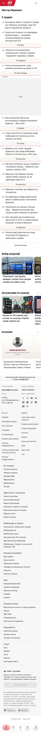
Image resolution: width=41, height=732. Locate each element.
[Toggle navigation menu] (3, 3)
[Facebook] (23, 398)
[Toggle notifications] (36, 3)
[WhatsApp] (36, 402)
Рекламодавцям (7, 434)
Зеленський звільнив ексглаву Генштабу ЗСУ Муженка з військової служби (20, 235)
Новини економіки (12, 553)
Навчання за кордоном (13, 621)
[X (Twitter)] (27, 398)
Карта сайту (25, 450)
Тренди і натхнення (12, 638)
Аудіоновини (9, 483)
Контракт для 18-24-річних (15, 537)
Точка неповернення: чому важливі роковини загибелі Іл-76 (21, 66)
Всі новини (9, 466)
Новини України (10, 473)
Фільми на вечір (10, 591)
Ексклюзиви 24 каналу (15, 292)
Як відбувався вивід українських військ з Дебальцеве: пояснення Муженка (21, 200)
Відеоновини (9, 480)
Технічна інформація (28, 428)
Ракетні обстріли (11, 496)
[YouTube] (31, 398)
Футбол (7, 651)
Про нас (5, 413)
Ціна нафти (8, 557)
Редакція (5, 417)
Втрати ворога (10, 517)
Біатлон (7, 658)
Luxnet (28, 719)
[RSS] (27, 406)
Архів (23, 446)
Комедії (7, 594)
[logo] (9, 3)
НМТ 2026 (7, 614)
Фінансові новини (11, 563)
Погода (7, 487)
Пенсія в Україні (10, 574)
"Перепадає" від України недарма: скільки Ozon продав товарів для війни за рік (17, 279)
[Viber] (27, 402)
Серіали (7, 597)
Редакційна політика (9, 421)
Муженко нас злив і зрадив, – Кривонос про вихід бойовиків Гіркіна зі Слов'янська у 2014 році (21, 151)
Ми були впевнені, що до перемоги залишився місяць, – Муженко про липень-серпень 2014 (22, 167)
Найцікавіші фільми (12, 584)
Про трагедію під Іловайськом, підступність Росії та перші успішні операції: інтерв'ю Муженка (21, 220)
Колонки (7, 331)
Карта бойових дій (11, 500)
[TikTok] (31, 402)
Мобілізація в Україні (13, 523)
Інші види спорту (11, 661)
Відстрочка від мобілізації (14, 541)
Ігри (22, 454)
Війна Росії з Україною (14, 493)
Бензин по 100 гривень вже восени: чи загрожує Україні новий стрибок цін (16, 318)
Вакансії (24, 437)
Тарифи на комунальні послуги (17, 567)
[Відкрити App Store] (23, 710)
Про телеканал (7, 426)
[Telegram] (36, 398)
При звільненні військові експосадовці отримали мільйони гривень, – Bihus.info (21, 121)
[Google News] (23, 406)
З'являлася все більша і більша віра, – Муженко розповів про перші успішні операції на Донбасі (22, 210)
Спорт (6, 644)
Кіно (6, 580)
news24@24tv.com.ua (10, 390)
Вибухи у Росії (9, 514)
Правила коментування (29, 424)
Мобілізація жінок (11, 534)
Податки (7, 570)
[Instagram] (23, 402)
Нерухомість (9, 627)
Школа (6, 611)
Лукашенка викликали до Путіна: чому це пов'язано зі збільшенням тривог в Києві (17, 365)
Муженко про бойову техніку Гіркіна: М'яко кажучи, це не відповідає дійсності (19, 177)
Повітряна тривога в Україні (16, 507)
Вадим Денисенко (17, 350)
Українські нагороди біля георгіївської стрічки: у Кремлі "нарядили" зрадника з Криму (20, 53)
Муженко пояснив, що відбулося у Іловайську (22, 190)
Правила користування (10, 439)
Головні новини (10, 469)
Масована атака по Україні (15, 510)
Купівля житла (10, 634)
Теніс (6, 655)
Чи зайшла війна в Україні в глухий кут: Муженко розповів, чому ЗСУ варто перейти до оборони (22, 25)
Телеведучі (6, 430)
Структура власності (28, 441)
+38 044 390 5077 (28, 390)
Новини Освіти (11, 604)
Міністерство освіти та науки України (19, 607)
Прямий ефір (9, 476)
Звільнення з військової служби (17, 527)
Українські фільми (11, 587)
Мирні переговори (11, 503)
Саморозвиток (10, 618)
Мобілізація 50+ (10, 530)
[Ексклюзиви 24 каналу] (38, 293)
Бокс (6, 648)
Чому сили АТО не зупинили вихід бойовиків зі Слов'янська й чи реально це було (22, 136)
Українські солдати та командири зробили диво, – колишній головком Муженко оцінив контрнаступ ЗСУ (21, 36)
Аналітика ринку (11, 631)
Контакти (24, 433)
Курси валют (9, 560)
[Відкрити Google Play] (9, 710)
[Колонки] (38, 332)
